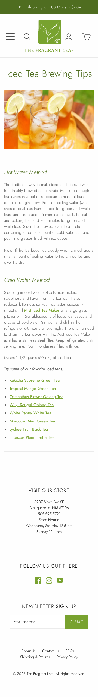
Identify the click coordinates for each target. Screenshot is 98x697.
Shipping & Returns (35, 657)
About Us (28, 651)
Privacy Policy (67, 657)
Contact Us (50, 651)
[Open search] (27, 36)
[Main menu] (10, 36)
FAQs (70, 651)
